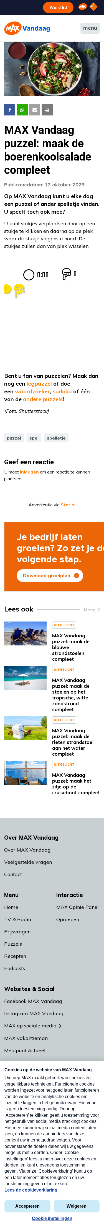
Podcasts (14, 968)
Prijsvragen (17, 931)
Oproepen (67, 919)
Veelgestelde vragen (28, 862)
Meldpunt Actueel (24, 1050)
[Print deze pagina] (47, 109)
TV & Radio (17, 919)
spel (34, 438)
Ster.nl (68, 504)
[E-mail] (34, 109)
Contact (13, 874)
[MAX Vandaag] (27, 28)
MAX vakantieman (26, 1038)
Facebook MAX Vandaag (33, 1001)
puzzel (14, 438)
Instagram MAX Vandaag (34, 1013)
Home (11, 907)
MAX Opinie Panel (77, 907)
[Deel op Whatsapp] (22, 109)
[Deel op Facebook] (9, 109)
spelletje (56, 438)
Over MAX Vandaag (27, 850)
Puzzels (13, 944)
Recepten (15, 956)
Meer (89, 609)
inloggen (29, 472)
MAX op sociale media (30, 1025)
